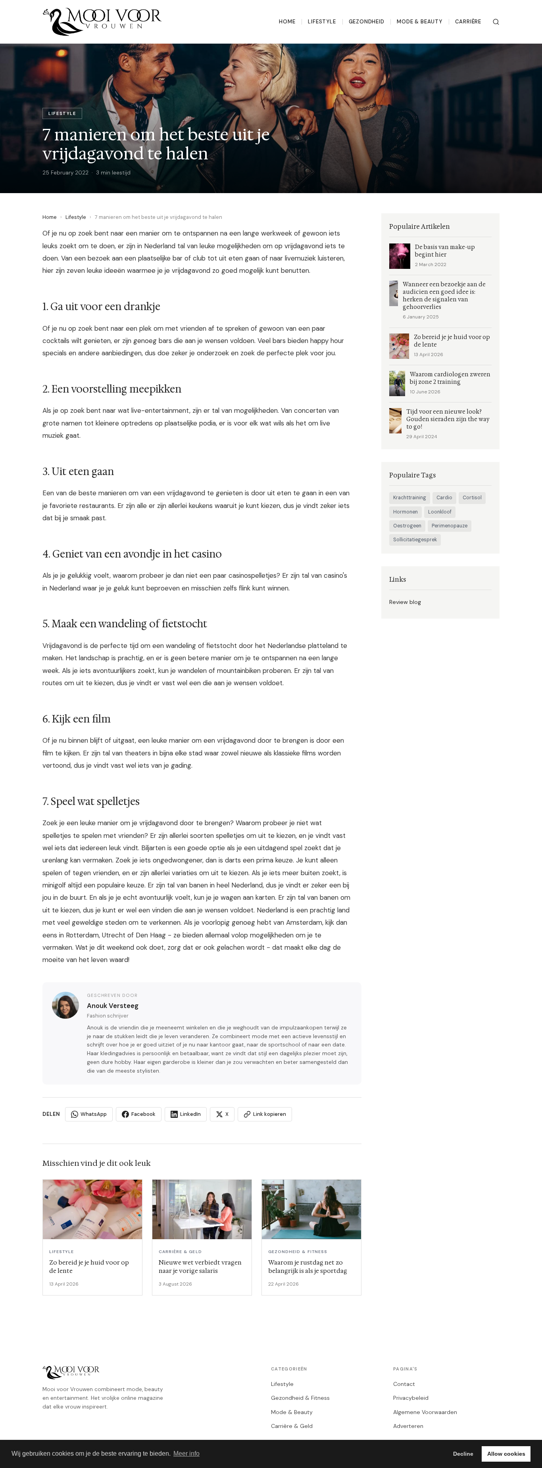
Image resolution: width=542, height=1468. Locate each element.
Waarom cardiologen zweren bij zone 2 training (450, 378)
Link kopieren (269, 1114)
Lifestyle (322, 21)
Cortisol (472, 497)
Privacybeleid (411, 1397)
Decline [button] (463, 1454)
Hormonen (405, 512)
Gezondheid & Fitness (300, 1397)
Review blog (405, 602)
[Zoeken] (496, 21)
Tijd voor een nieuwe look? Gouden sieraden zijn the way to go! (448, 419)
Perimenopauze (449, 526)
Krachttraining (409, 497)
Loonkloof (440, 512)
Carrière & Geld (292, 1426)
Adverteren (408, 1426)
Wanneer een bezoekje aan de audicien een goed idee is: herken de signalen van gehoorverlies (444, 296)
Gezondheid (366, 21)
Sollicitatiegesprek (415, 540)
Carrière (468, 21)
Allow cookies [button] (506, 1454)
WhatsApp (94, 1114)
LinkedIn (190, 1114)
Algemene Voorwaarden (425, 1412)
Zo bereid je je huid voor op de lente (452, 341)
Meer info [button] (186, 1453)
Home (287, 21)
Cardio (444, 497)
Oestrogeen (407, 526)
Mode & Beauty (419, 21)
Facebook (143, 1114)
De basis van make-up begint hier (445, 251)
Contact (404, 1384)
